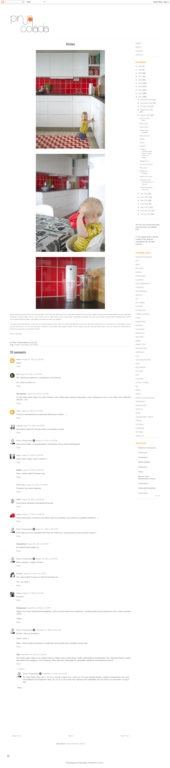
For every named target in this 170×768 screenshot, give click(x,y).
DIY (136, 299)
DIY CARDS (140, 303)
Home (71, 736)
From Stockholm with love (146, 188)
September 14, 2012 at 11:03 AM (33, 655)
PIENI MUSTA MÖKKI (147, 488)
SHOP (137, 413)
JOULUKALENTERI (143, 360)
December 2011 (146, 100)
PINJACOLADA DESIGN (145, 398)
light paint (25, 326)
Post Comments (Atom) (76, 744)
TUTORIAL (139, 425)
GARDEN (139, 325)
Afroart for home (146, 177)
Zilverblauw (143, 457)
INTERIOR (25, 345)
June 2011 (144, 197)
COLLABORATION (142, 284)
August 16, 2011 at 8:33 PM (46, 441)
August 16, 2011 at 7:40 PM (31, 374)
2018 (140, 73)
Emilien (19, 574)
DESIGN (138, 295)
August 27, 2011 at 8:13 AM (33, 593)
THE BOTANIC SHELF (144, 417)
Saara (18, 514)
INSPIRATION (140, 348)
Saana (18, 593)
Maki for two (144, 136)
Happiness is (145, 161)
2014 (140, 87)
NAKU (18, 500)
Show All (157, 495)
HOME (17, 345)
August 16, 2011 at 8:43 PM (32, 455)
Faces (142, 143)
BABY (137, 265)
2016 (140, 80)
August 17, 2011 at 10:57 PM (47, 529)
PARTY (138, 394)
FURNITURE (140, 322)
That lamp (143, 168)
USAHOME (139, 428)
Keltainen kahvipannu (147, 448)
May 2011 (144, 201)
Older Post (125, 736)
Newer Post (16, 736)
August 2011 (145, 115)
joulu (137, 356)
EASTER (139, 306)
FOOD (137, 318)
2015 (140, 83)
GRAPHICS (139, 333)
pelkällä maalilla (33, 317)
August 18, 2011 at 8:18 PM (37, 544)
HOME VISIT (140, 345)
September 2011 (146, 110)
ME (136, 386)
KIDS (137, 364)
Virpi (18, 411)
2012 (140, 93)
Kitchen (143, 146)
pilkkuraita (142, 467)
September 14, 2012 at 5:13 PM (54, 674)
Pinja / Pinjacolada (24, 441)
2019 (140, 70)
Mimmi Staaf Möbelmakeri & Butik (146, 478)
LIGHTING (139, 379)
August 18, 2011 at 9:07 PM (46, 559)
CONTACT (139, 55)
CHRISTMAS (140, 276)
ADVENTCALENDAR (143, 257)
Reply (18, 366)
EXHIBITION (140, 310)
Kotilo (140, 472)
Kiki (18, 374)
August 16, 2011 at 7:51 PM (37, 394)
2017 (140, 76)
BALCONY (139, 268)
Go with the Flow (146, 164)
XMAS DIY (139, 436)
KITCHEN (34, 345)
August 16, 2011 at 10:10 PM (33, 500)
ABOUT (138, 47)
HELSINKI (139, 337)
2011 (140, 97)
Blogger (100, 763)
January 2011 (145, 214)
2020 (140, 66)
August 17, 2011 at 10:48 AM (33, 514)
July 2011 (144, 194)
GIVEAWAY (140, 329)
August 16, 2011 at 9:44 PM (37, 485)
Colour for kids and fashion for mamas (146, 182)
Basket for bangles (144, 172)
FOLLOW (139, 51)
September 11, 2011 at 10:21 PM (48, 630)
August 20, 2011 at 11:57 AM (35, 574)
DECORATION (141, 291)
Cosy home (143, 493)
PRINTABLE (140, 402)
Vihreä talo (142, 453)
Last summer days (145, 119)
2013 (140, 90)
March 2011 (145, 207)
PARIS (138, 390)
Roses (142, 139)
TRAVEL (138, 421)
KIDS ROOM (140, 367)
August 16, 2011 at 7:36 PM (33, 359)
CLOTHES (139, 280)
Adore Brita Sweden (144, 131)
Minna (18, 359)
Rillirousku (20, 485)
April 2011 (144, 204)
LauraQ (19, 426)
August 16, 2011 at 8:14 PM (31, 411)
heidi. (18, 455)
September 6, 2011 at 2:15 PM (38, 608)
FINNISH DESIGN (142, 314)
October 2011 (145, 106)
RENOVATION (141, 405)
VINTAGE (139, 432)
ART (137, 261)
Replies (22, 669)
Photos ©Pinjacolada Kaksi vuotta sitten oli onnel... (146, 153)
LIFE (137, 375)
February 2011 (146, 211)
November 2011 (146, 103)
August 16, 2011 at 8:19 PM (33, 426)
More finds (144, 124)
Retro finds (144, 127)
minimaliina (143, 483)
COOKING (139, 287)
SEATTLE (139, 409)
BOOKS (138, 272)
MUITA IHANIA (144, 462)
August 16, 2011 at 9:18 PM (32, 470)
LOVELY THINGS (142, 383)
